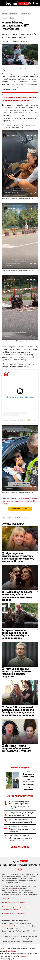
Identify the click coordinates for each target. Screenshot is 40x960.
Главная (4, 18)
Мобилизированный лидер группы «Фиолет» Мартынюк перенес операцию (16, 672)
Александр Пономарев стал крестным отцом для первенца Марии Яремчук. (20, 501)
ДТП (16, 518)
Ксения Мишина (25, 518)
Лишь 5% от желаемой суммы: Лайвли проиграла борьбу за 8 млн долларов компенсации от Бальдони (18, 711)
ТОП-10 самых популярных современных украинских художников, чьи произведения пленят (21, 804)
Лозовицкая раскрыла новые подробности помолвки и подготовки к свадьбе (17, 595)
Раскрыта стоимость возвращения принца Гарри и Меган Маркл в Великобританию (15, 634)
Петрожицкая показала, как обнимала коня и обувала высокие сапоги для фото (22, 838)
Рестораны (22, 865)
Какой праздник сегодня (9, 13)
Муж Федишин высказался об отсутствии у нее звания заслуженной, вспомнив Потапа (18, 557)
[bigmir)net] (12, 3)
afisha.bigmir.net (14, 888)
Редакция (5, 898)
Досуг (12, 18)
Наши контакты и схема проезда (14, 902)
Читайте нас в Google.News (20, 509)
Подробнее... (11, 951)
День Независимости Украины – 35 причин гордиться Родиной (22, 821)
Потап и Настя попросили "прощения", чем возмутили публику (16, 748)
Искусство (32, 865)
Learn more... (24, 956)
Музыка (12, 865)
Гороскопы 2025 (26, 13)
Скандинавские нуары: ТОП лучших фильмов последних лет (22, 814)
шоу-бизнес (10, 518)
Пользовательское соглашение (13, 914)
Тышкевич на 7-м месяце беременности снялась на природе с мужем (22, 829)
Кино (5, 865)
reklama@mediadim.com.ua (12, 926)
